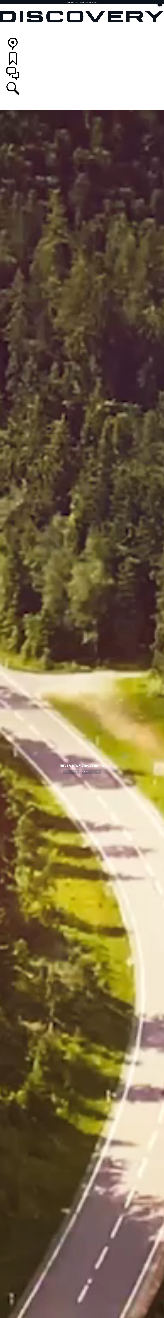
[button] (82, 5)
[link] (82, 30)
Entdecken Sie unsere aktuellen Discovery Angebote (82, 2)
